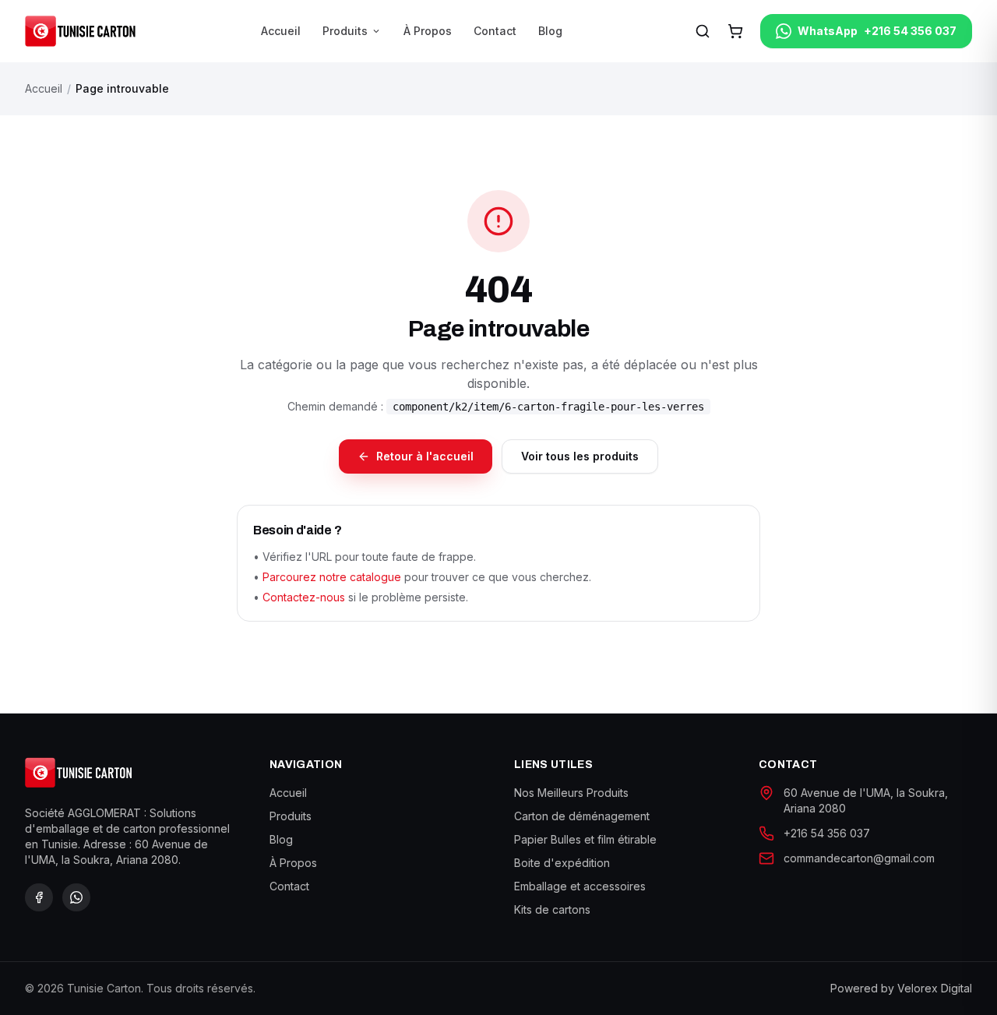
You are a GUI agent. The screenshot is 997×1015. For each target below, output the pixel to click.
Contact (495, 30)
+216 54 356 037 (827, 833)
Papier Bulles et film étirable (585, 839)
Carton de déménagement (582, 816)
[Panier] (735, 31)
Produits (352, 30)
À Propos (427, 30)
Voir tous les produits (580, 456)
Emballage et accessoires (580, 886)
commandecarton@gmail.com (859, 858)
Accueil (281, 30)
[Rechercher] (702, 31)
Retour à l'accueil (425, 456)
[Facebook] (39, 897)
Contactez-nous (303, 597)
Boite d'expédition (562, 862)
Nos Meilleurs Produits (571, 792)
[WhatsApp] (76, 897)
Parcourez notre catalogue (331, 576)
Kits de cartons (552, 909)
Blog (550, 30)
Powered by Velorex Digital (901, 988)
